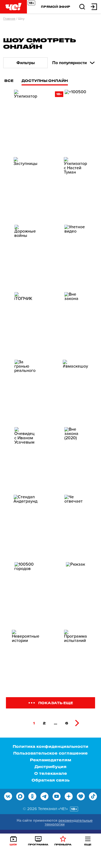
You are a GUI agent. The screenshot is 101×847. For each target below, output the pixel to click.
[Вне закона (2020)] (75, 458)
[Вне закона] (75, 323)
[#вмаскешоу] (75, 391)
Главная (9, 18)
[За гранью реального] (25, 391)
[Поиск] (82, 6)
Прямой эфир (55, 6)
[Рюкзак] (75, 593)
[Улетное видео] (75, 256)
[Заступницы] (25, 188)
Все (8, 80)
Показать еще (55, 703)
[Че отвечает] (75, 526)
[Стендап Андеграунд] (25, 526)
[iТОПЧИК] (25, 323)
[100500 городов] (25, 593)
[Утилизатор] (25, 121)
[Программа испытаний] (75, 661)
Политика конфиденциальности (50, 746)
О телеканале (50, 773)
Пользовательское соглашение (50, 753)
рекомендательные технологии (69, 822)
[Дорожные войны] (25, 256)
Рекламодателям (50, 760)
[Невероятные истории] (25, 661)
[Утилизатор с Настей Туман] (75, 188)
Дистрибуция (50, 766)
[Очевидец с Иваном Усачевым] (25, 458)
